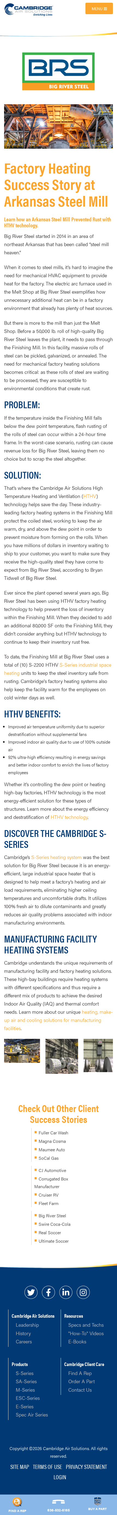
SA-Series (26, 1381)
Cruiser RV (49, 1195)
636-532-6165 (58, 1510)
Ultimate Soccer (54, 1241)
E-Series (24, 1406)
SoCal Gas (49, 1158)
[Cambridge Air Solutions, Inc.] (29, 9)
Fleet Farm (49, 1203)
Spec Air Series (32, 1414)
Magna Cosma (52, 1141)
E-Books (77, 1341)
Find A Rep (80, 1373)
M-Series (25, 1389)
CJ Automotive (52, 1170)
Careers (24, 1341)
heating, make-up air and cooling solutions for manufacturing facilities (58, 1019)
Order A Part (81, 1381)
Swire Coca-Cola (54, 1224)
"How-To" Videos (86, 1333)
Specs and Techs (86, 1324)
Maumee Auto (52, 1149)
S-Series (24, 1373)
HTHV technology (69, 816)
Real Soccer (50, 1232)
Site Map (19, 1466)
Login (60, 1476)
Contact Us (80, 1389)
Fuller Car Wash (53, 1132)
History (23, 1333)
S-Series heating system (56, 857)
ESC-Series (28, 1397)
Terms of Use (47, 1466)
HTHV (89, 496)
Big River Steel (52, 1215)
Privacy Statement (86, 1466)
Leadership (27, 1324)
